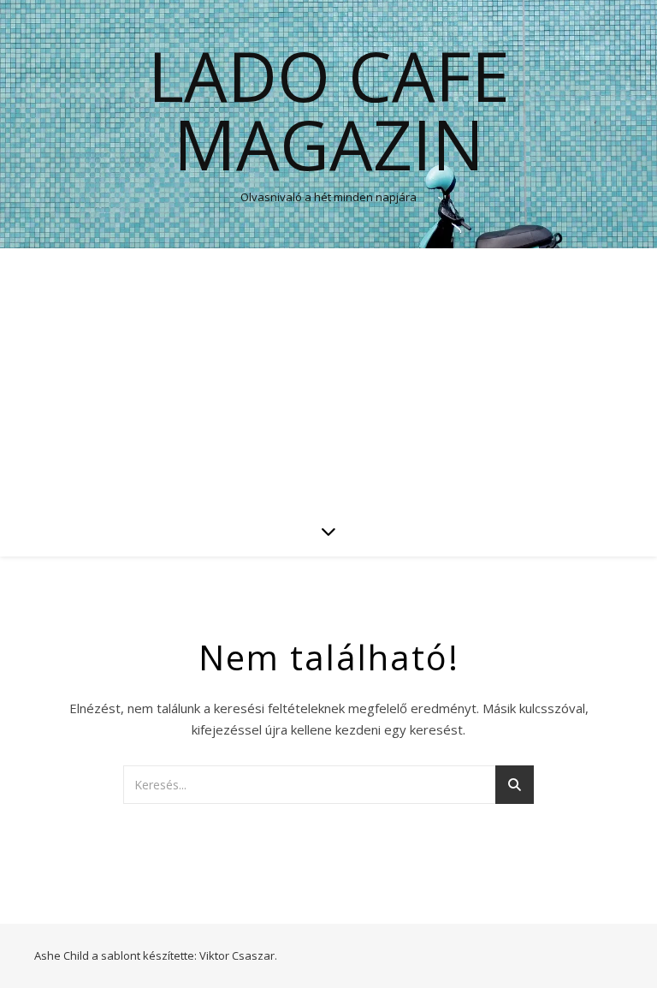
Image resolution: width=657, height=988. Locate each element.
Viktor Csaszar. (238, 955)
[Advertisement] (328, 377)
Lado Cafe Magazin (329, 109)
